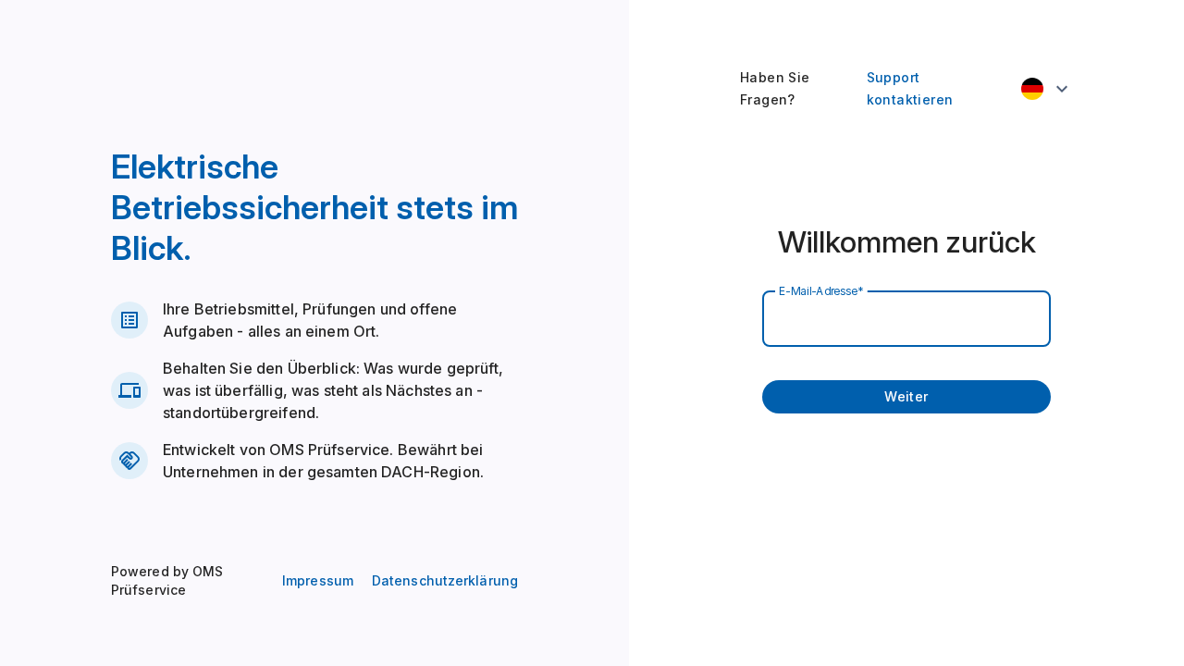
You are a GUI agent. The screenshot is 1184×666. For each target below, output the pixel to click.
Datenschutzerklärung (445, 580)
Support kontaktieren (910, 88)
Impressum (317, 580)
